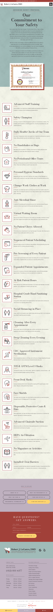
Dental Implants (32, 569)
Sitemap (31, 601)
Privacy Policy (40, 601)
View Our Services (38, 501)
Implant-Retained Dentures (34, 575)
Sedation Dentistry (33, 595)
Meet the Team (13, 497)
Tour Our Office (37, 497)
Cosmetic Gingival (32, 593)
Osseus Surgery (32, 591)
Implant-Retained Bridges (34, 573)
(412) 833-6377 (14, 571)
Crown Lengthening (33, 587)
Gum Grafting (31, 583)
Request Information (25, 535)
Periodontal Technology (13, 501)
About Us (14, 492)
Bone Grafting (32, 585)
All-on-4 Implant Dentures (34, 577)
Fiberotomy (31, 589)
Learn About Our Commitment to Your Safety (25, 0)
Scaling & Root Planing (33, 567)
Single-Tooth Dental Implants (35, 571)
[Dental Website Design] (32, 605)
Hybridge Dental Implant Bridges (36, 579)
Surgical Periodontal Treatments (35, 581)
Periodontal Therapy (33, 565)
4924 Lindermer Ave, (10, 566)
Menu (51, 3)
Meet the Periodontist (37, 492)
